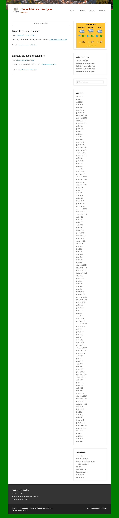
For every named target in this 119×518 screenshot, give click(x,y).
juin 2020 (79, 281)
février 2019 (80, 318)
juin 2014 (79, 433)
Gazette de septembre (49, 64)
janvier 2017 (80, 372)
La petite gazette (24, 45)
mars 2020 (79, 289)
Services (102, 11)
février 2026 (80, 110)
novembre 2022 (81, 209)
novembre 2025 (81, 118)
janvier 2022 (80, 233)
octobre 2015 (80, 401)
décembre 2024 (81, 147)
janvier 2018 (80, 345)
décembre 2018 (81, 324)
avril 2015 (79, 415)
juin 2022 (79, 219)
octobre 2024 (80, 153)
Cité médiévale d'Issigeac (37, 9)
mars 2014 (79, 441)
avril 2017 (79, 364)
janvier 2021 (80, 262)
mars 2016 (79, 390)
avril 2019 (79, 316)
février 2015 (80, 420)
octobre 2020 (80, 270)
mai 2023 (79, 193)
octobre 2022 (80, 211)
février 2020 (80, 292)
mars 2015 (79, 417)
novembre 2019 (81, 300)
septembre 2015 (81, 404)
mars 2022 (79, 227)
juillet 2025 (80, 129)
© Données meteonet (90, 45)
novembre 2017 (81, 350)
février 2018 (80, 342)
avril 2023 (79, 195)
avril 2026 (79, 105)
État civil (79, 467)
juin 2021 (79, 249)
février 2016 (80, 393)
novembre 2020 (81, 268)
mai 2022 (79, 222)
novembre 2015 (81, 398)
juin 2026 (79, 99)
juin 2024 (79, 163)
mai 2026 (79, 102)
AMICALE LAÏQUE (82, 61)
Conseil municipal (82, 464)
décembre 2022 (81, 206)
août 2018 (79, 329)
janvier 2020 (80, 294)
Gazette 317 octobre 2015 (58, 39)
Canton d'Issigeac (82, 458)
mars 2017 (79, 366)
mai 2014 (79, 436)
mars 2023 (79, 198)
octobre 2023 (80, 182)
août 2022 (79, 217)
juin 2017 (79, 358)
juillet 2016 (80, 382)
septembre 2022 (81, 214)
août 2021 (79, 244)
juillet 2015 (80, 409)
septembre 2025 (81, 123)
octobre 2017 (80, 353)
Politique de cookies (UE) (20, 499)
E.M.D (33, 35)
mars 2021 (79, 257)
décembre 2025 (81, 115)
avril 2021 (79, 254)
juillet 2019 (80, 308)
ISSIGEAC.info (81, 469)
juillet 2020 (80, 278)
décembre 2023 (81, 177)
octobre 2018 (80, 326)
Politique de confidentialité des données (25, 496)
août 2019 (79, 305)
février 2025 (80, 142)
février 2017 (80, 369)
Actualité (79, 456)
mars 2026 (79, 107)
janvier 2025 (80, 145)
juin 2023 (79, 190)
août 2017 (79, 356)
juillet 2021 (80, 246)
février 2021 (80, 259)
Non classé (80, 474)
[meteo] (91, 43)
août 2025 (79, 126)
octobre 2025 (80, 121)
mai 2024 (79, 166)
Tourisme (92, 11)
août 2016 (79, 380)
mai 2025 (79, 134)
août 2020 (79, 276)
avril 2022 (79, 225)
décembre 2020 (81, 265)
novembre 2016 (81, 374)
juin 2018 (79, 334)
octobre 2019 (80, 302)
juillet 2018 (80, 332)
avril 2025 (79, 137)
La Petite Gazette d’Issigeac (85, 63)
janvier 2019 (80, 321)
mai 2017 (79, 361)
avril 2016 (79, 388)
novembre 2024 (81, 150)
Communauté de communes (85, 461)
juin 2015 (79, 412)
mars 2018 (79, 340)
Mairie (72, 11)
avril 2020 (79, 286)
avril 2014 (79, 439)
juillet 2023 (80, 187)
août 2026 (79, 97)
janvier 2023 (80, 203)
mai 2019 (79, 313)
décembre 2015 (81, 396)
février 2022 (80, 230)
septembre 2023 (81, 185)
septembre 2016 (81, 377)
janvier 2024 (80, 174)
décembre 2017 (81, 348)
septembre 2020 (81, 273)
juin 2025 (79, 131)
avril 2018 (79, 337)
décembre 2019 (81, 297)
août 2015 (79, 406)
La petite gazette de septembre (28, 55)
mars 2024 (79, 169)
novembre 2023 (81, 179)
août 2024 (79, 158)
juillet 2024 (80, 161)
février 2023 (80, 201)
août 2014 (79, 431)
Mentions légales (17, 494)
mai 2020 (79, 284)
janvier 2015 (80, 423)
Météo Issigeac (91, 24)
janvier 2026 (80, 113)
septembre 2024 (81, 155)
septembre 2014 (81, 428)
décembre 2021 (81, 235)
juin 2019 (79, 310)
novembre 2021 (81, 238)
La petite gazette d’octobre (26, 31)
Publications (33, 45)
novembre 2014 (81, 425)
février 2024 (80, 171)
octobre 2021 (80, 241)
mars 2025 (79, 139)
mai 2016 (79, 385)
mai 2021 (79, 252)
